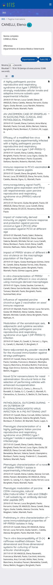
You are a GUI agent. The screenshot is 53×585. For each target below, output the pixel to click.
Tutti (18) (44, 59)
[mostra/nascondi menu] (50, 4)
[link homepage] (8, 4)
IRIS (3, 19)
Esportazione (28, 59)
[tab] (6, 76)
